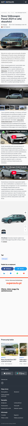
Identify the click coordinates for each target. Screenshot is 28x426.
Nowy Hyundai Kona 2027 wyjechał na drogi (8, 360)
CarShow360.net (17, 403)
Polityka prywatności (18, 417)
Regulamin (16, 415)
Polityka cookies (4, 417)
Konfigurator (4, 403)
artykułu (5, 241)
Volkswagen (4, 71)
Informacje (4, 412)
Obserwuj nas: (4, 379)
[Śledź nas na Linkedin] (2, 383)
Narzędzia (4, 400)
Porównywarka (4, 405)
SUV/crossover (5, 67)
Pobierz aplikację (4, 369)
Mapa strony (4, 389)
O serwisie (3, 415)
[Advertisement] (14, 7)
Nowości (3, 357)
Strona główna (4, 392)
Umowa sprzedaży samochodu (5, 395)
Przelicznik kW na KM (6, 408)
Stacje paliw (16, 405)
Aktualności (16, 392)
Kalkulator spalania (18, 408)
